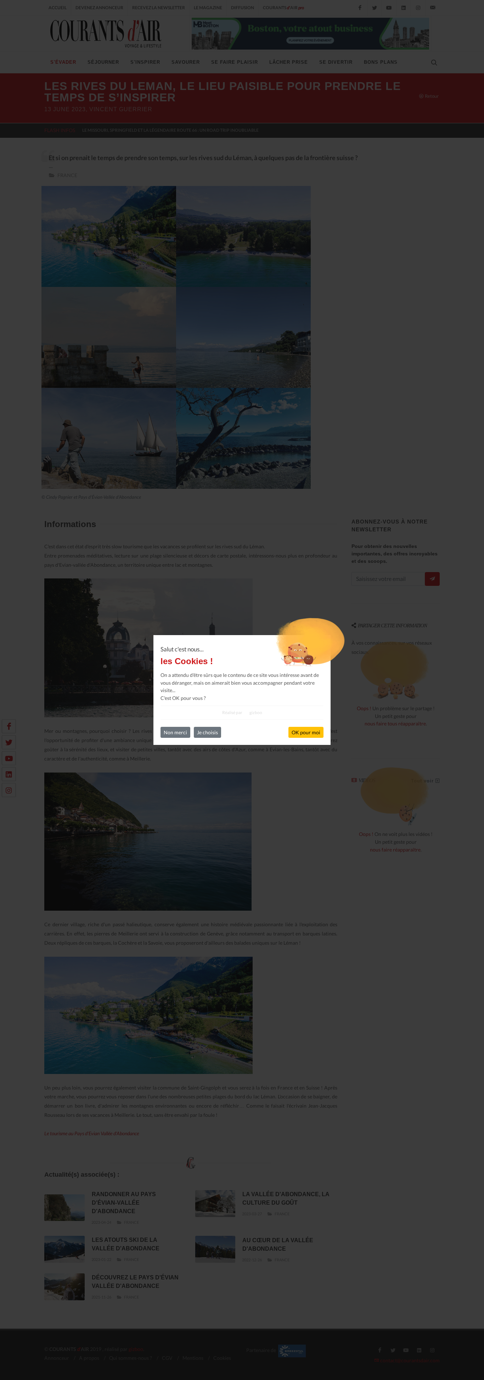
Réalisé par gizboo (242, 712)
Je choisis (207, 732)
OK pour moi (306, 732)
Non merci (175, 732)
